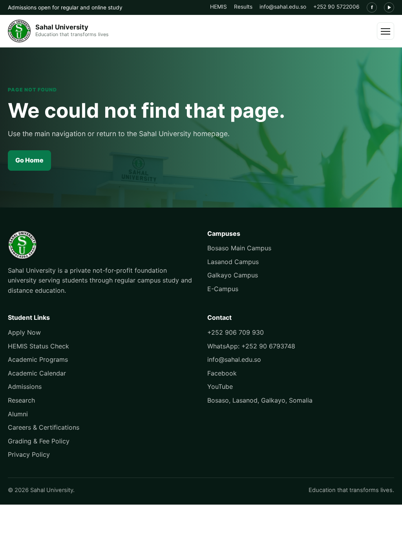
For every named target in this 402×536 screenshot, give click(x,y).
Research (21, 400)
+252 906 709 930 (235, 332)
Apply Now (24, 332)
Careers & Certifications (43, 427)
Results (243, 7)
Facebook (222, 373)
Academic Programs (38, 359)
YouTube (220, 386)
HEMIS (218, 7)
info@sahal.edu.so (282, 7)
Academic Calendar (37, 373)
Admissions (25, 386)
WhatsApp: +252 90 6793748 (251, 346)
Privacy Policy (29, 454)
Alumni (18, 414)
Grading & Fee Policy (38, 441)
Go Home (29, 160)
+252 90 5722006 (336, 7)
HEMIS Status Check (38, 346)
